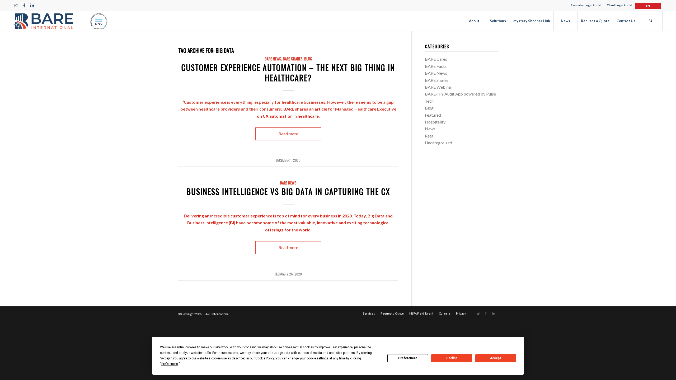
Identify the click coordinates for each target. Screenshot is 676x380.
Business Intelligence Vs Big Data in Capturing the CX (288, 191)
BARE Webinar (438, 86)
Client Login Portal (619, 5)
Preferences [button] (169, 364)
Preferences (407, 358)
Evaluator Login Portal (586, 5)
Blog (308, 58)
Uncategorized (438, 142)
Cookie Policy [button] (264, 358)
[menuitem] (586, 5)
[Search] (651, 21)
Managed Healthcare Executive (365, 108)
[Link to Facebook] (24, 5)
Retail (430, 135)
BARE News (273, 58)
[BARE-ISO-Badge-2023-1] (60, 21)
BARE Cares (436, 58)
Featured (433, 114)
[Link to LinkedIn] (32, 5)
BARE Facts (436, 66)
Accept (495, 358)
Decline (451, 358)
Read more (288, 133)
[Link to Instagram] (16, 5)
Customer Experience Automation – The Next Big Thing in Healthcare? (288, 72)
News (430, 128)
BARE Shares (293, 58)
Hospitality (435, 121)
